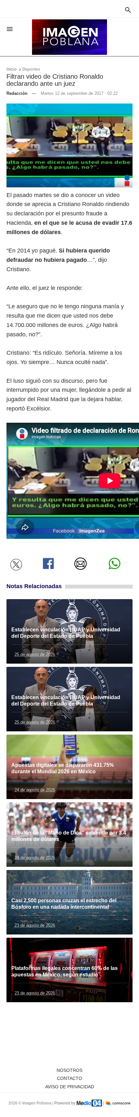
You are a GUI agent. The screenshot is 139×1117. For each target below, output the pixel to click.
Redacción (16, 93)
